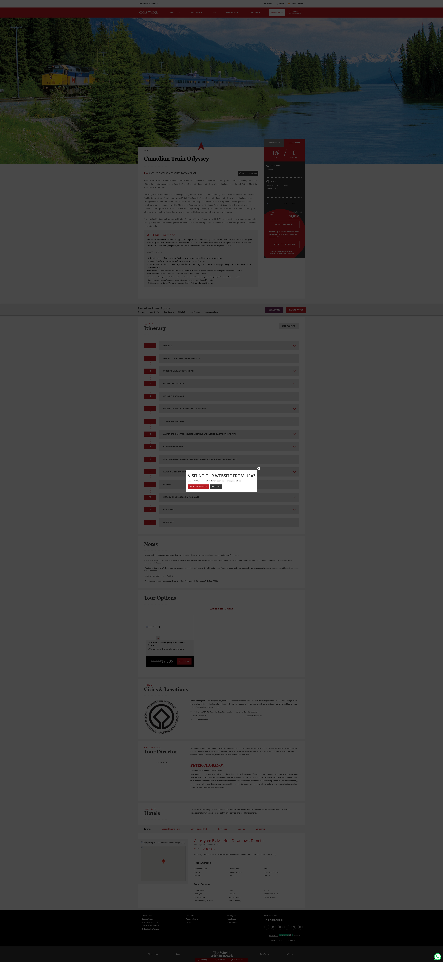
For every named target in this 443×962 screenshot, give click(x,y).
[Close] (258, 468)
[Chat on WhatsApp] (437, 956)
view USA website (198, 487)
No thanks (215, 487)
